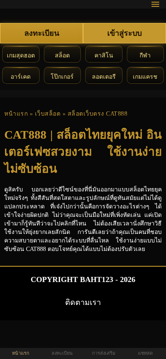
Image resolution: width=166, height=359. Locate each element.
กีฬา (145, 55)
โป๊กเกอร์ (62, 77)
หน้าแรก (16, 114)
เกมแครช (145, 77)
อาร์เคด (21, 77)
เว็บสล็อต (48, 114)
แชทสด (145, 353)
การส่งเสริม (103, 353)
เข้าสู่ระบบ (124, 33)
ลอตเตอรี (104, 77)
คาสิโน (103, 55)
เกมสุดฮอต (21, 55)
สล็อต (62, 55)
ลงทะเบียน (41, 33)
